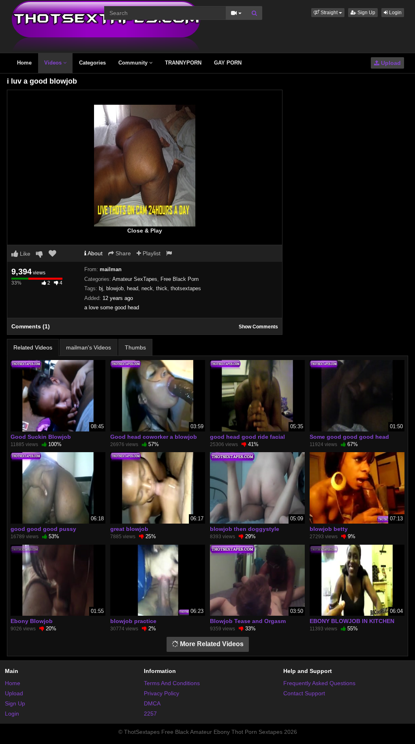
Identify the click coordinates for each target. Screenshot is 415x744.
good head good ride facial (247, 436)
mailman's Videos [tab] (88, 347)
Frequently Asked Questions (319, 683)
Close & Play (144, 230)
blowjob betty (329, 529)
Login (395, 12)
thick (161, 288)
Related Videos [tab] (32, 347)
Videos (53, 63)
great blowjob (129, 529)
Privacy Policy (161, 693)
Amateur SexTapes (134, 279)
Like (24, 253)
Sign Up (365, 12)
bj (101, 288)
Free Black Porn (179, 279)
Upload (390, 63)
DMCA (152, 703)
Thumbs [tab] (135, 347)
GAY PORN (228, 63)
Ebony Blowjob (32, 621)
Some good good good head (349, 436)
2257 (150, 713)
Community (133, 63)
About (94, 253)
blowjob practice (133, 621)
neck (147, 288)
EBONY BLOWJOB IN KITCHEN (352, 621)
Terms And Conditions (172, 683)
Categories (92, 63)
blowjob (115, 288)
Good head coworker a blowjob (153, 436)
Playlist (150, 253)
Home (24, 63)
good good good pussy (43, 529)
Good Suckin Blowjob (41, 436)
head (132, 288)
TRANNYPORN (183, 63)
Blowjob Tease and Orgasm (248, 621)
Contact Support (304, 693)
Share (122, 253)
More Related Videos (211, 643)
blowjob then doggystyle (244, 529)
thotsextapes (186, 288)
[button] (327, 12)
